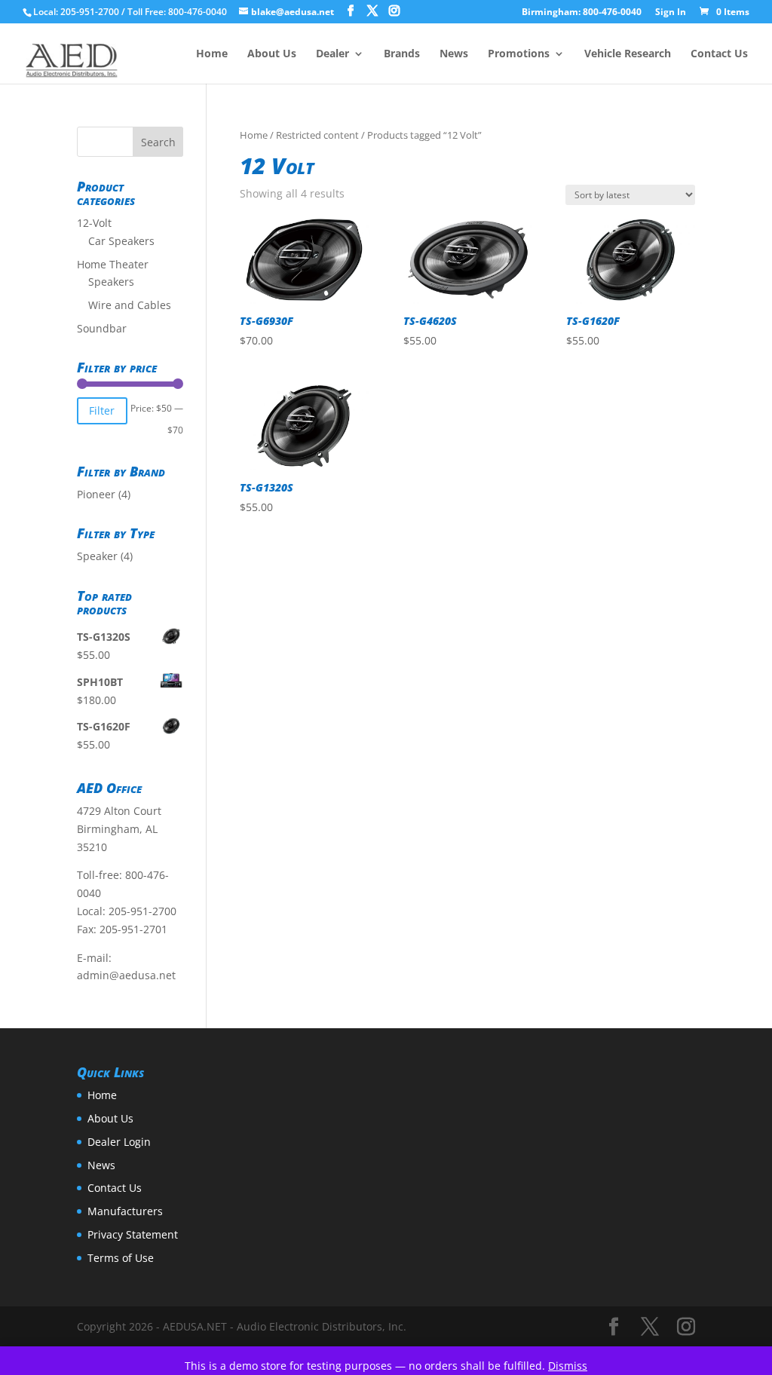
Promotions (519, 54)
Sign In (670, 13)
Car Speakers (121, 241)
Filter (102, 410)
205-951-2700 (142, 911)
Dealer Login (119, 1142)
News (454, 54)
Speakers (111, 281)
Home (212, 54)
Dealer (332, 54)
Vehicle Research (627, 54)
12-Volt (94, 223)
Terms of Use (120, 1258)
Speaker (97, 556)
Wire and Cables (129, 305)
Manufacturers (125, 1211)
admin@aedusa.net (126, 975)
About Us (271, 54)
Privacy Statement (132, 1234)
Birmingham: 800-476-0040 (582, 13)
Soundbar (102, 328)
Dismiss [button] (567, 1365)
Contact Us (719, 54)
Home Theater (113, 264)
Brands (402, 54)
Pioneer (96, 494)
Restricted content (317, 135)
